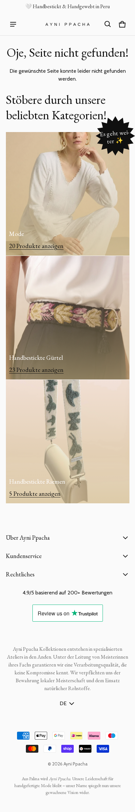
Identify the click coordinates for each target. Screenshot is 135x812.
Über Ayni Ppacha (28, 537)
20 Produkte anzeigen (36, 246)
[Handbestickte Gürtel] (67, 317)
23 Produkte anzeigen (36, 370)
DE (63, 703)
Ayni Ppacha (75, 763)
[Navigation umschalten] (13, 24)
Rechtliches (20, 574)
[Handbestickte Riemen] (67, 441)
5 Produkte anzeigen (35, 494)
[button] (108, 24)
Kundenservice (24, 556)
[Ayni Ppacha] (67, 24)
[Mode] (67, 194)
